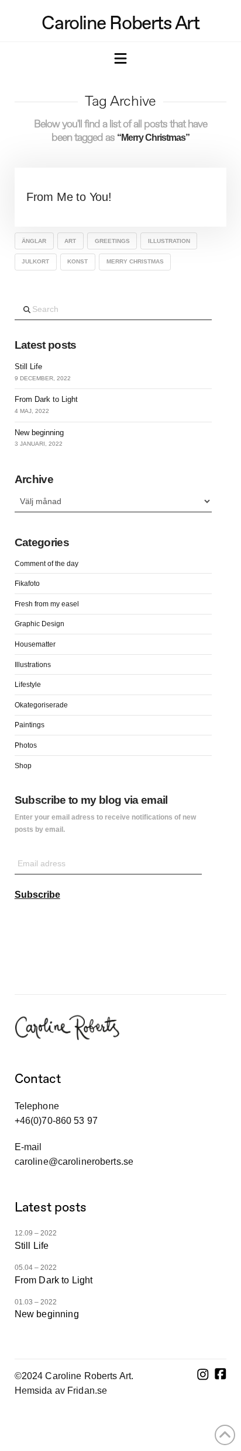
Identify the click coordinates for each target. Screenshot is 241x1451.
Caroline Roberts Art (120, 22)
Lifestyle (28, 685)
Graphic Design (39, 624)
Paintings (29, 725)
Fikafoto (27, 583)
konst (77, 261)
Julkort (35, 261)
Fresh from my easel (47, 604)
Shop (23, 766)
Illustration (169, 241)
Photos (26, 745)
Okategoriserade (41, 705)
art (70, 241)
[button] (120, 59)
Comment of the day (46, 564)
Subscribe (37, 895)
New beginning (39, 432)
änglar (34, 241)
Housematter (35, 644)
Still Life (28, 366)
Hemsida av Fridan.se (61, 1391)
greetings (112, 241)
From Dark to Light (46, 399)
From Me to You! (69, 196)
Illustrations (33, 665)
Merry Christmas (135, 261)
